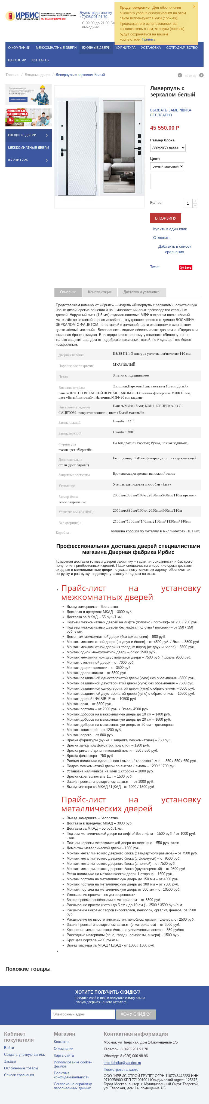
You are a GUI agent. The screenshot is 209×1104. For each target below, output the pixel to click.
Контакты (41, 60)
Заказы (10, 1061)
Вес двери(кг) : (70, 523)
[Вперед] (201, 76)
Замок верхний (70, 433)
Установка (151, 48)
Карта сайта (64, 1055)
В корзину (165, 218)
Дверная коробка (71, 355)
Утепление (67, 486)
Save (188, 267)
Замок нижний (70, 422)
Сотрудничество (182, 48)
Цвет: (155, 159)
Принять (148, 39)
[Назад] (180, 76)
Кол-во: (156, 203)
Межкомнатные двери (56, 48)
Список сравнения (19, 1075)
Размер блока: (163, 140)
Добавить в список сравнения (174, 249)
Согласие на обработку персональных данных (73, 1086)
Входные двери (96, 48)
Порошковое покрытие (76, 366)
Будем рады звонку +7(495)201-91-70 (96, 15)
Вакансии (17, 60)
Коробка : (63, 532)
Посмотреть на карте (121, 1069)
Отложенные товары (21, 1068)
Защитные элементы (74, 475)
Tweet (154, 267)
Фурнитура (126, 48)
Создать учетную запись (24, 1055)
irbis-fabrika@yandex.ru (122, 1063)
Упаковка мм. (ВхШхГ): (76, 512)
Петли (63, 377)
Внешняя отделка (72, 388)
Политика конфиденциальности (71, 1075)
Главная (12, 75)
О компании (19, 48)
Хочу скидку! (136, 1014)
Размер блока (69, 497)
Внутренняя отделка (74, 407)
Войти (9, 1048)
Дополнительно (70, 459)
